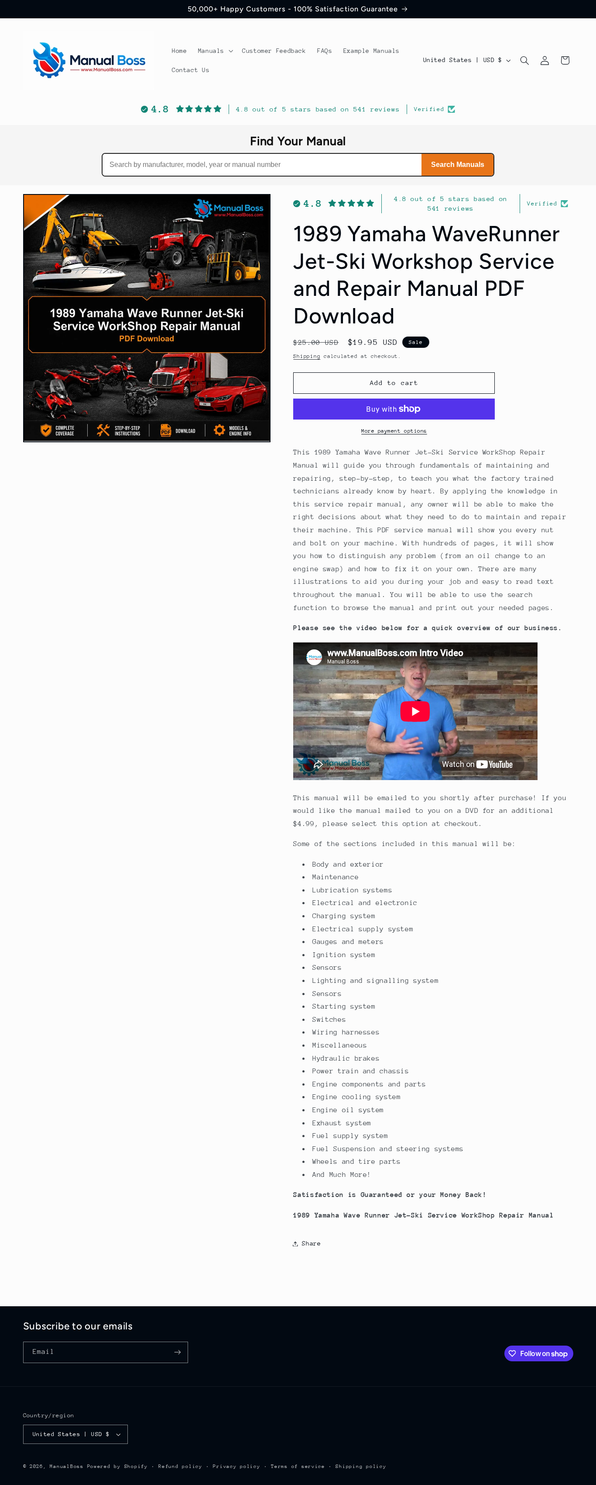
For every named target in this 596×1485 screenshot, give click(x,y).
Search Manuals (457, 164)
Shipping (306, 356)
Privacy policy (236, 1466)
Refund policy (180, 1466)
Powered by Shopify (117, 1466)
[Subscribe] (177, 1352)
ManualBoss (66, 1466)
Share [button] (311, 1243)
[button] (214, 50)
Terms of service (298, 1466)
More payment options (394, 431)
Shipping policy (361, 1466)
